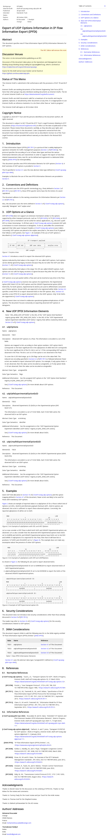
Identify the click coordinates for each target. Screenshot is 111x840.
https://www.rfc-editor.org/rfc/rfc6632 (28, 762)
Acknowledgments (85, 59)
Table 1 (8, 656)
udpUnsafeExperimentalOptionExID (94, 36)
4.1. (4, 327)
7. (3, 629)
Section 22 (23, 621)
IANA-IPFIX (12, 160)
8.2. (4, 712)
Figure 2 (5, 504)
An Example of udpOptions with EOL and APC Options (28, 526)
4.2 (82, 29)
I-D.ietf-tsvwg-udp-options (54, 204)
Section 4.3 (60, 291)
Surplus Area (14, 252)
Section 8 (14, 617)
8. (3, 668)
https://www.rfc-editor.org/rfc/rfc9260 (28, 771)
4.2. (4, 393)
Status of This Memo (14, 79)
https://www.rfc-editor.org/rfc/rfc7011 (33, 699)
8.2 (82, 55)
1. (3, 143)
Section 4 (59, 163)
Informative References (92, 55)
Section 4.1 (19, 170)
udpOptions (88, 26)
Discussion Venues (12, 54)
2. (3, 184)
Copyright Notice (11, 112)
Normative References (92, 52)
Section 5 (5, 179)
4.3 (82, 34)
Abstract (7, 39)
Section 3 (37, 166)
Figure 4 (14, 562)
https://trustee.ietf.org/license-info (23, 126)
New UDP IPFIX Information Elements (91, 22)
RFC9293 (44, 218)
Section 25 (9, 322)
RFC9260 (56, 218)
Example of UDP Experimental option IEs (23, 605)
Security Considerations (89, 43)
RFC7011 (31, 147)
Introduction (85, 11)
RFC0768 (9, 216)
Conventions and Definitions (91, 14)
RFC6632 (54, 150)
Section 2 (44, 150)
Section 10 (26, 495)
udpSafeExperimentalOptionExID (94, 31)
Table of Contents (85, 6)
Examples (84, 39)
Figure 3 (37, 540)
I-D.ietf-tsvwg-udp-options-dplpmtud (24, 235)
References (85, 49)
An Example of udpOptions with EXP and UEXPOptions (28, 558)
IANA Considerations (88, 46)
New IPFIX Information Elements (24, 656)
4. (3, 311)
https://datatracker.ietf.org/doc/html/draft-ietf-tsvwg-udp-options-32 (39, 682)
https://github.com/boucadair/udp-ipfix (15, 73)
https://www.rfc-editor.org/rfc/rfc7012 (41, 707)
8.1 (82, 52)
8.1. (4, 672)
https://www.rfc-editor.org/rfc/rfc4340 (28, 754)
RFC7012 (10, 200)
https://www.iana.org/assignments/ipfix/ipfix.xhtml (33, 745)
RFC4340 (6, 221)
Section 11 (6, 265)
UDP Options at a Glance (89, 18)
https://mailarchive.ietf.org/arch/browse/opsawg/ (19, 67)
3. (3, 211)
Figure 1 (28, 233)
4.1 (82, 26)
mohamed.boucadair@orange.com (19, 823)
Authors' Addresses (85, 62)
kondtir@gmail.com (13, 834)
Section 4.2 (62, 289)
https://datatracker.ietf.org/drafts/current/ (39, 94)
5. (3, 490)
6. (3, 610)
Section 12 (6, 274)
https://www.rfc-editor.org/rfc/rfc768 (52, 688)
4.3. (4, 441)
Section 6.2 (33, 359)
